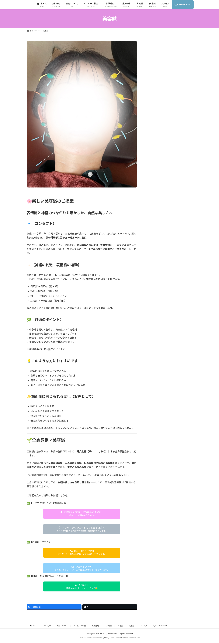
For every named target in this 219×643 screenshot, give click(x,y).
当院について (62, 626)
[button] (81, 514)
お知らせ (47, 626)
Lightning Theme (108, 638)
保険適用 (95, 626)
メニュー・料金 (79, 626)
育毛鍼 (120, 626)
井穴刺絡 (108, 626)
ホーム (35, 626)
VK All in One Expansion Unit (128, 638)
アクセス (143, 626)
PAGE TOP (211, 621)
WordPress (93, 638)
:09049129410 (161, 626)
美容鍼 (131, 626)
